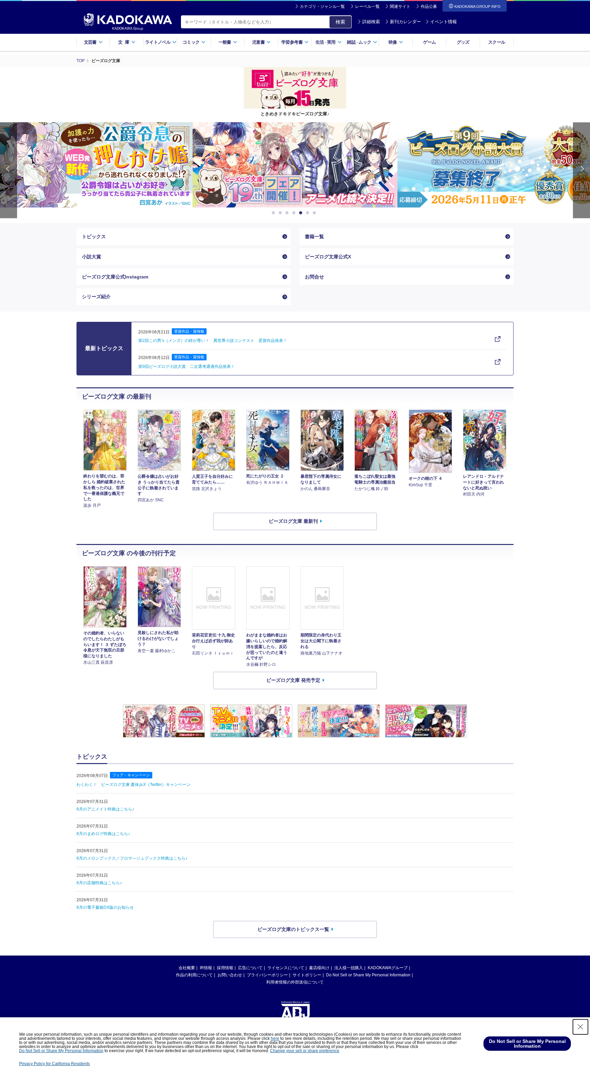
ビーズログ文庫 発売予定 (293, 680)
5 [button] (302, 213)
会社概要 (187, 967)
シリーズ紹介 (96, 296)
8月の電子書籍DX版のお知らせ (105, 907)
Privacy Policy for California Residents (54, 1063)
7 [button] (315, 213)
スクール (496, 42)
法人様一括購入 (348, 967)
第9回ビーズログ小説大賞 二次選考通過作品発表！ (186, 366)
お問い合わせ (229, 975)
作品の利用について (194, 975)
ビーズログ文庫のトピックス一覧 (293, 929)
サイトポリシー (307, 975)
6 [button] (308, 213)
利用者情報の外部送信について (295, 982)
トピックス (94, 236)
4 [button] (295, 213)
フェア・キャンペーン (131, 775)
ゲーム (429, 42)
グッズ (463, 42)
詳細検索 (371, 21)
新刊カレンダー (405, 21)
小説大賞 (91, 256)
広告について (250, 967)
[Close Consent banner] (580, 1026)
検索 (340, 22)
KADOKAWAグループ (388, 967)
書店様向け (319, 967)
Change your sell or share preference (304, 1051)
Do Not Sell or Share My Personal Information (368, 975)
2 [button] (281, 213)
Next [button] (581, 170)
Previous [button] (8, 170)
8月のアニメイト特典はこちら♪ (105, 809)
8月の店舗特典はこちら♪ (99, 882)
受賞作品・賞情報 (189, 331)
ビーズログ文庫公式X (328, 256)
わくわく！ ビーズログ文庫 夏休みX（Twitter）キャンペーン (133, 784)
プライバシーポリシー (267, 975)
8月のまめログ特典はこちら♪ (103, 833)
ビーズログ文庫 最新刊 (293, 521)
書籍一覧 (314, 236)
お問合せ (314, 276)
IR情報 (206, 967)
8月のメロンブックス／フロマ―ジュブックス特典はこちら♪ (131, 858)
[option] (295, 164)
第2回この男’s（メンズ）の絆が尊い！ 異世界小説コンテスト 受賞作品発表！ (212, 340)
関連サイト (400, 6)
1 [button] (274, 213)
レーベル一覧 (367, 6)
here (275, 1038)
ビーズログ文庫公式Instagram (115, 276)
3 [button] (288, 213)
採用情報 (225, 967)
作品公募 (429, 6)
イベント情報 (443, 21)
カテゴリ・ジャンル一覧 (322, 6)
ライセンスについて (285, 967)
